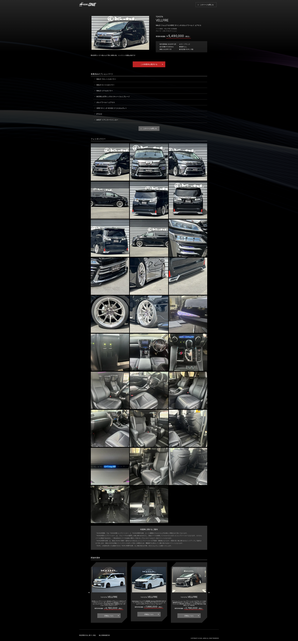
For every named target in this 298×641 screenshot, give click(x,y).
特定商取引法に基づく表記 (87, 635)
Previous (89, 593)
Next (209, 593)
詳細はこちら (108, 616)
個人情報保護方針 (104, 635)
